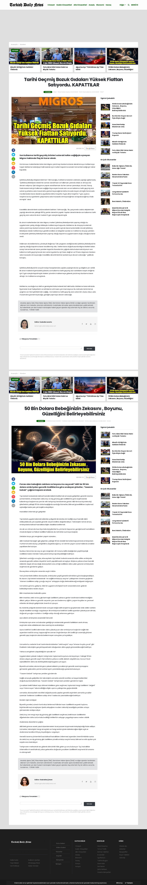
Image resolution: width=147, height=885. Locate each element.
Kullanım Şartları (34, 860)
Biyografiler (123, 852)
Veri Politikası (14, 866)
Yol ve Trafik (101, 849)
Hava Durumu (102, 846)
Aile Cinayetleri (80, 5)
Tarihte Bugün (102, 861)
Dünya (77, 863)
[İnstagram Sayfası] (18, 852)
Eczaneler (100, 855)
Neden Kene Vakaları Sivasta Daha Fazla (120, 175)
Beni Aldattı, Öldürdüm (121, 201)
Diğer (122, 5)
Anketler (122, 849)
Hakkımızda (14, 860)
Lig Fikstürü (101, 858)
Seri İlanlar (101, 866)
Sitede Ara (123, 846)
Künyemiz (59, 860)
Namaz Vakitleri (103, 852)
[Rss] (29, 852)
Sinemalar (101, 863)
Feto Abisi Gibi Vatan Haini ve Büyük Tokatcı (122, 151)
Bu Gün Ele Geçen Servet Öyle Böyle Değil (122, 117)
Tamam (129, 883)
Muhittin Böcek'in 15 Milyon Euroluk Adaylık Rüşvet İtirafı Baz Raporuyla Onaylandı (121, 211)
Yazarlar (59, 852)
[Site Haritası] (33, 852)
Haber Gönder (33, 866)
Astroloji (122, 858)
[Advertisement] (73, 26)
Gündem (23, 44)
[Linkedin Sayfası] (26, 852)
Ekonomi (100, 5)
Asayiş (92, 5)
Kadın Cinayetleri (64, 5)
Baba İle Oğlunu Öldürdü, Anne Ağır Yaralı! (122, 167)
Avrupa (77, 866)
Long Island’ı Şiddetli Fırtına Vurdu (120, 193)
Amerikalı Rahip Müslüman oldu (118, 125)
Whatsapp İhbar (34, 863)
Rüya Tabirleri (124, 855)
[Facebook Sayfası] (11, 852)
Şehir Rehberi (102, 869)
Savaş (108, 5)
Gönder (89, 349)
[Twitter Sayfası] (14, 852)
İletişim (58, 864)
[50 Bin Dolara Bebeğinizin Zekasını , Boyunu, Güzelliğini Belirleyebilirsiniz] (54, 449)
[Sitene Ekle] (37, 852)
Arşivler (59, 856)
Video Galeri (61, 847)
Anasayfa (14, 44)
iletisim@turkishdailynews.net (45, 326)
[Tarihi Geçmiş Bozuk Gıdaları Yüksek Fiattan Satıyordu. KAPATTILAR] (54, 120)
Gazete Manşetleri (104, 872)
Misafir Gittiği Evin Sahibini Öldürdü (119, 143)
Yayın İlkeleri (14, 863)
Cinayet (51, 5)
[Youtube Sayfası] (22, 852)
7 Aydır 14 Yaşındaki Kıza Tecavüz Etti (122, 184)
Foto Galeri (60, 843)
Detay (120, 883)
